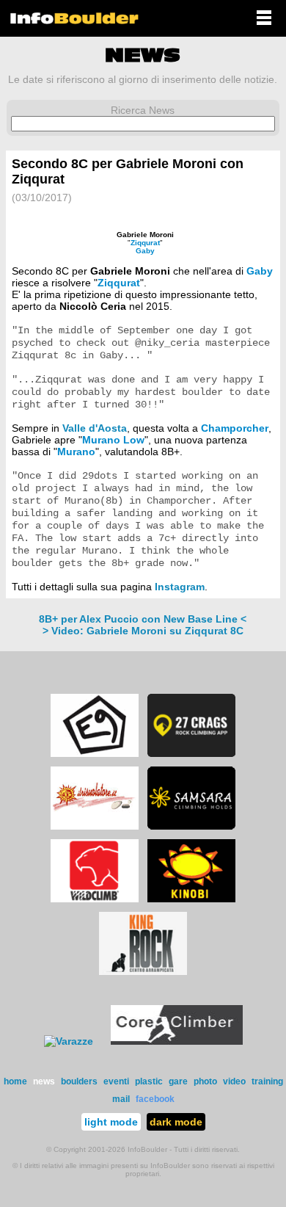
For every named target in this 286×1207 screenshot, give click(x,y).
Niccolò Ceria (92, 306)
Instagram (180, 586)
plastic (149, 1081)
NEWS (142, 55)
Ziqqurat (145, 243)
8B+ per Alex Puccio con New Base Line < (142, 619)
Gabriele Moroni (145, 235)
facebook (155, 1099)
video (234, 1081)
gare (178, 1081)
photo (205, 1081)
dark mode (176, 1122)
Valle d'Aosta (94, 428)
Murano (76, 451)
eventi (116, 1081)
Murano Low (113, 440)
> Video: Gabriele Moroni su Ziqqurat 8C (143, 631)
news (44, 1081)
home (15, 1081)
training (267, 1081)
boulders (79, 1081)
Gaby (145, 251)
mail (121, 1099)
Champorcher (234, 428)
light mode (111, 1122)
